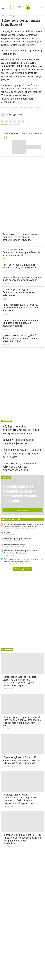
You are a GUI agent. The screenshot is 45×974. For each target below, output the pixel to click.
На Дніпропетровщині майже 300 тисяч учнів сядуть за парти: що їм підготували (21, 307)
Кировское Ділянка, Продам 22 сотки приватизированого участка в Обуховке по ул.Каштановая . (21, 760)
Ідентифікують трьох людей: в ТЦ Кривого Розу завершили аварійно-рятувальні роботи (21, 338)
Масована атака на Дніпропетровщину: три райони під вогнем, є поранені (21, 252)
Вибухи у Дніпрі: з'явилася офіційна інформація (18, 441)
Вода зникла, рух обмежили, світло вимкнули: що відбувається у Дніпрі (20, 466)
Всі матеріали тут (22, 510)
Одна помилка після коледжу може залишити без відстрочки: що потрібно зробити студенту (21, 237)
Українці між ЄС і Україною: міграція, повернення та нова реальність (20, 493)
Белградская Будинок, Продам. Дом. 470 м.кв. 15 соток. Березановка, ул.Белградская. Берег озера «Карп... (20, 681)
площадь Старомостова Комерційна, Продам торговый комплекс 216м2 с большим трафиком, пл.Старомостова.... (19, 799)
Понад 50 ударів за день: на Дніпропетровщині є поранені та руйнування (20, 292)
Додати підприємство (22, 569)
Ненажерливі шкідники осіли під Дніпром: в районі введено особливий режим (20, 323)
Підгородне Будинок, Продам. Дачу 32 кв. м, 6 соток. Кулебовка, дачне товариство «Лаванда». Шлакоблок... (22, 839)
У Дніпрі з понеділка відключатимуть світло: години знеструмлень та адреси (21, 430)
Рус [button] (41, 8)
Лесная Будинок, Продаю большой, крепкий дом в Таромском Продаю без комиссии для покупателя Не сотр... (22, 721)
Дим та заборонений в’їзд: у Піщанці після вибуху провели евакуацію (22, 278)
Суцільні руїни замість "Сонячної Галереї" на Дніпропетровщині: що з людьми (22, 453)
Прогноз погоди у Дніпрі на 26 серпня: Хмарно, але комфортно (20, 266)
